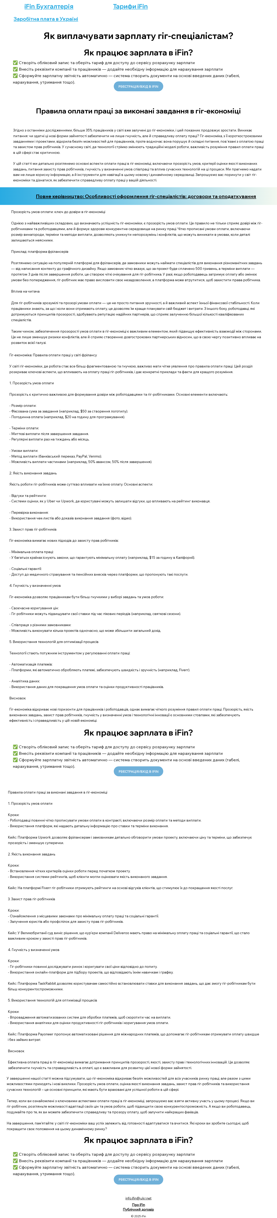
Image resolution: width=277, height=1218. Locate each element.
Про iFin (138, 1205)
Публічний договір (138, 1209)
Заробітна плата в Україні (46, 19)
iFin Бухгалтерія (49, 6)
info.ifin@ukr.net (138, 1198)
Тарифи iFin (130, 6)
